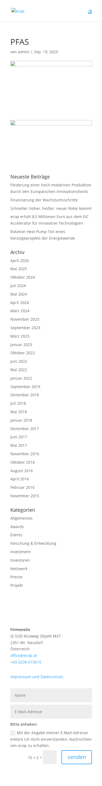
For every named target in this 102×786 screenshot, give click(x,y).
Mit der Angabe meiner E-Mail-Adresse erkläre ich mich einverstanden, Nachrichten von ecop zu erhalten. (51, 739)
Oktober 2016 (22, 462)
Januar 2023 (21, 344)
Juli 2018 (18, 403)
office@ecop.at (23, 655)
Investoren (20, 560)
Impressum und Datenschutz (36, 676)
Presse (16, 576)
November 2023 (24, 319)
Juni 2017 (18, 436)
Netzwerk (18, 568)
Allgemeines (21, 518)
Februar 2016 (22, 487)
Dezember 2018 (24, 394)
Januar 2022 (21, 378)
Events (16, 534)
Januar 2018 (21, 420)
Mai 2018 (18, 411)
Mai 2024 (18, 294)
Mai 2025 (18, 268)
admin (24, 51)
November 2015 (24, 495)
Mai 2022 (18, 369)
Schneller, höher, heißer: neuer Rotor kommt (51, 208)
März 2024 (19, 310)
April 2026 (19, 260)
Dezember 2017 (24, 428)
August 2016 (21, 470)
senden (76, 757)
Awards (17, 526)
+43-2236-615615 (25, 662)
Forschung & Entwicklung (33, 543)
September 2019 (25, 386)
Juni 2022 (18, 361)
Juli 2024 (18, 285)
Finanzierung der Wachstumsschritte (44, 200)
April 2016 (19, 478)
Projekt (16, 585)
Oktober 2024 (22, 277)
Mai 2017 (18, 445)
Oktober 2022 (22, 352)
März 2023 (19, 336)
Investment (20, 551)
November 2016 (24, 453)
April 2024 (19, 302)
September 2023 (25, 327)
